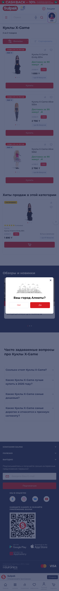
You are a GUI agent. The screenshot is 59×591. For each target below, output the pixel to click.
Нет (19, 305)
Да (40, 305)
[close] (50, 280)
